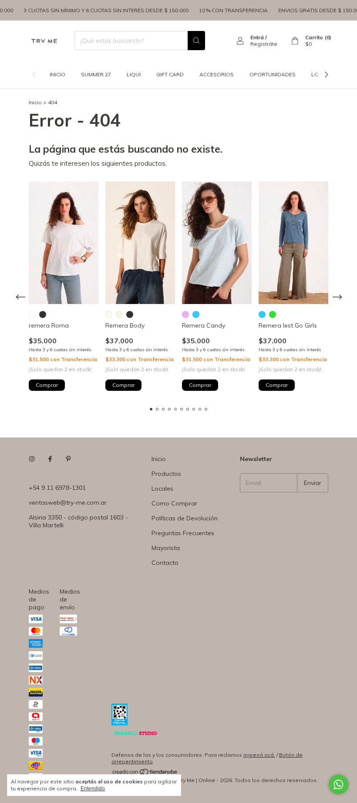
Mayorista (166, 548)
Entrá (257, 37)
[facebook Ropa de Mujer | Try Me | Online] (50, 459)
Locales (162, 488)
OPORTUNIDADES (272, 74)
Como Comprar (174, 503)
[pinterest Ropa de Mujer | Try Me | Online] (68, 459)
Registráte (263, 44)
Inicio (57, 74)
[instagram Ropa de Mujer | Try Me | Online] (32, 459)
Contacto (165, 563)
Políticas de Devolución (185, 518)
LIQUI (134, 74)
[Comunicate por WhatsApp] (338, 784)
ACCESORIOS (216, 74)
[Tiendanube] (145, 773)
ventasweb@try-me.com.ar (68, 502)
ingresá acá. (259, 755)
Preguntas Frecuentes (183, 533)
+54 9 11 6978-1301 (57, 488)
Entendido (93, 789)
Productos (166, 474)
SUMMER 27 (96, 74)
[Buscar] (196, 40)
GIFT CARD (170, 74)
